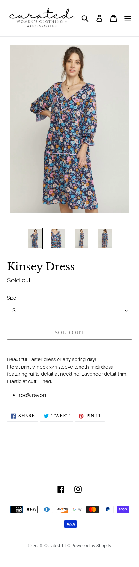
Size (11, 298)
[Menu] (128, 18)
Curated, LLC (57, 545)
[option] (35, 238)
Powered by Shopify (91, 545)
